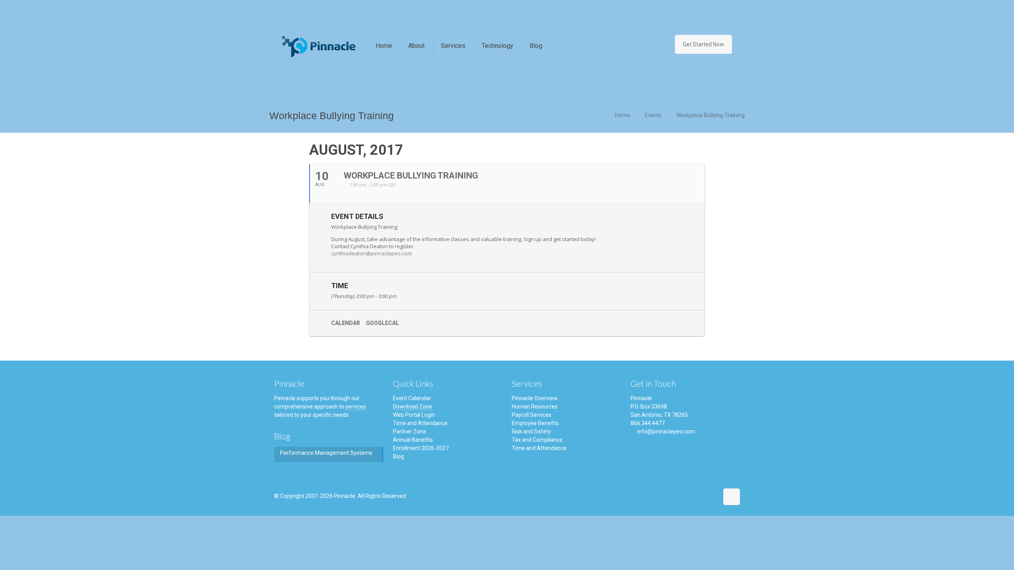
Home (622, 115)
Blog (398, 456)
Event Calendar (412, 398)
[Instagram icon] (709, 500)
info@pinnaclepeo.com (666, 431)
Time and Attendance (420, 423)
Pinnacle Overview (535, 398)
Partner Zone (409, 431)
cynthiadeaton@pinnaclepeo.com (371, 253)
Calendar (345, 323)
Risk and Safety (531, 431)
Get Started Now (703, 44)
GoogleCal (382, 323)
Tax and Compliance (537, 440)
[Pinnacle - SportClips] (319, 46)
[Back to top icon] (731, 496)
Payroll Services (531, 415)
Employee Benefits (535, 423)
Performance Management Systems (326, 453)
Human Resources (535, 406)
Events (653, 115)
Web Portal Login (414, 415)
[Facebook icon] (695, 500)
